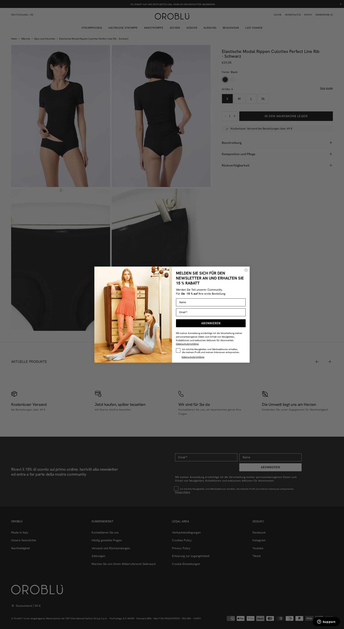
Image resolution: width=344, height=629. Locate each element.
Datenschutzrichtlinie (187, 343)
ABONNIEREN (211, 323)
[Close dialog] (246, 270)
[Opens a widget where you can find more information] (326, 622)
